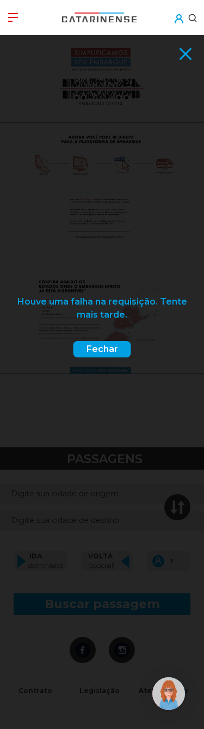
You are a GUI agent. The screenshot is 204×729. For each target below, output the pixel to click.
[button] (178, 12)
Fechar (102, 349)
